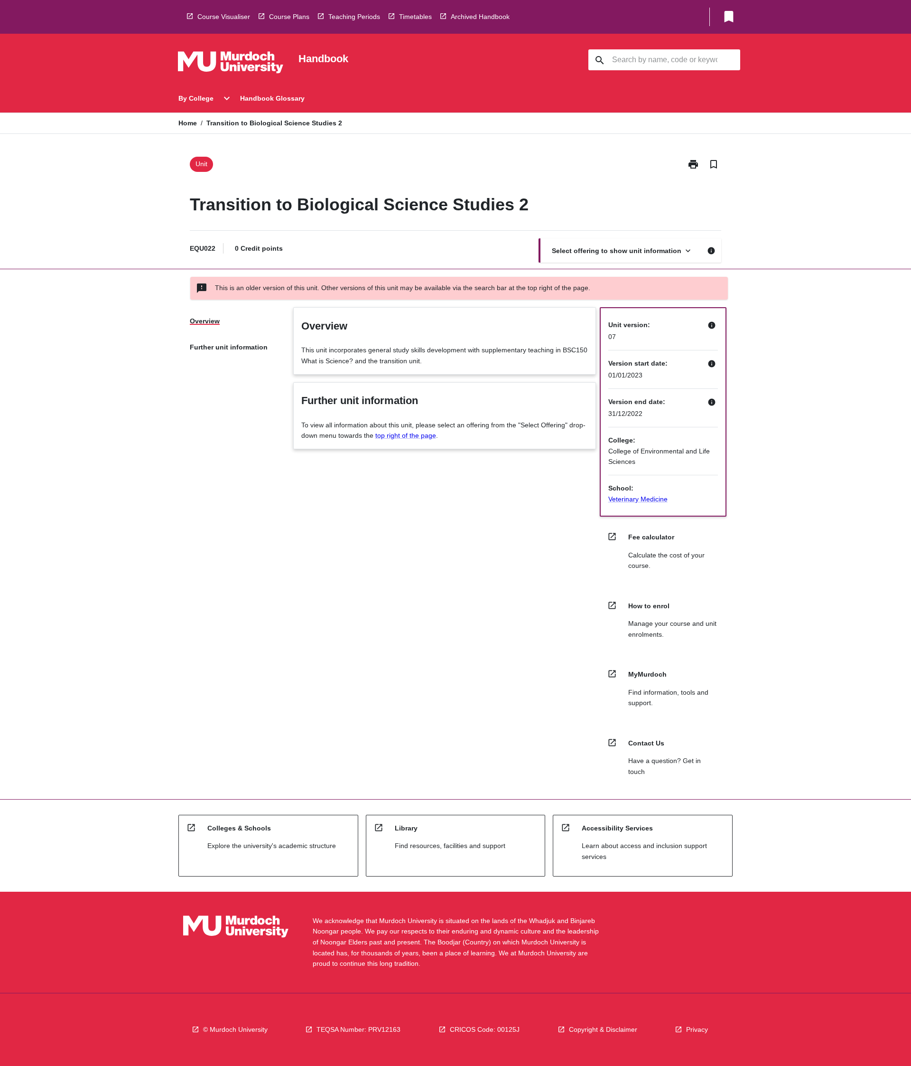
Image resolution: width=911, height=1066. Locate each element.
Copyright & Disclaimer (603, 1029)
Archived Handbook (480, 16)
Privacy (697, 1029)
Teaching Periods (354, 16)
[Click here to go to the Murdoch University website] (230, 64)
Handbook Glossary (272, 98)
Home (187, 123)
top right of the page (405, 435)
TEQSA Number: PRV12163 (358, 1029)
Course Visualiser (223, 16)
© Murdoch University (235, 1029)
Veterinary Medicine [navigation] (638, 499)
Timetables (415, 16)
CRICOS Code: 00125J (485, 1029)
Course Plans (289, 16)
